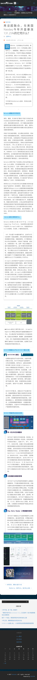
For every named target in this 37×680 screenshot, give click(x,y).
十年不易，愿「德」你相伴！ (10, 610)
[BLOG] (7, 3)
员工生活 (19, 639)
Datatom (14, 674)
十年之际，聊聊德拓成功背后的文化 (12, 620)
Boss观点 (19, 636)
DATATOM (32, 676)
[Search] (27, 602)
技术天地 (9, 13)
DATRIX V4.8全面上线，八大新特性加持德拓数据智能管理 (18, 623)
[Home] (4, 13)
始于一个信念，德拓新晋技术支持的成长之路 (14, 618)
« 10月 (4, 663)
